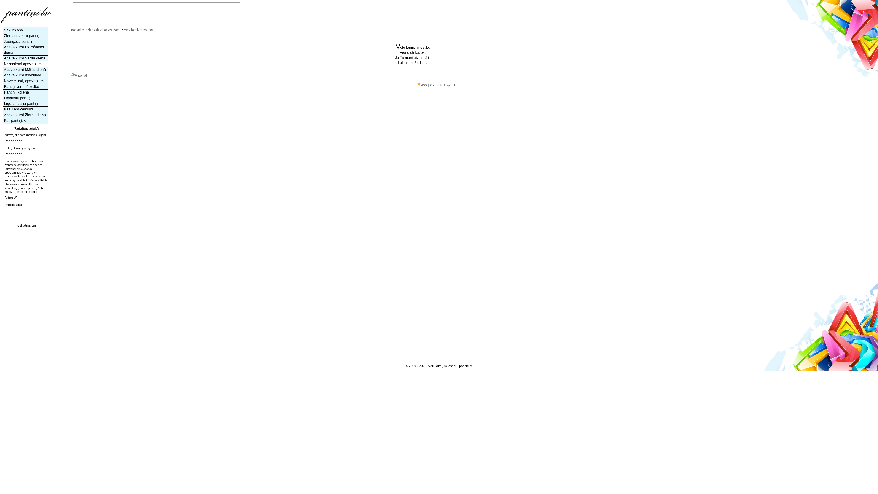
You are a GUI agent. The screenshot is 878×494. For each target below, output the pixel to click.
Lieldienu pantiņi (17, 98)
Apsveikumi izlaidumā (22, 75)
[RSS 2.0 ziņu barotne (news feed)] (418, 85)
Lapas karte (452, 85)
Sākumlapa (13, 30)
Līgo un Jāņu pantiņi (21, 103)
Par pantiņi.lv (15, 120)
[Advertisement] (26, 299)
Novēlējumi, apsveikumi (24, 81)
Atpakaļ (81, 75)
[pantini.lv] (26, 23)
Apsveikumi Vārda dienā (24, 58)
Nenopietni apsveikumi (104, 29)
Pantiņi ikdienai (17, 92)
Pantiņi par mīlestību (21, 86)
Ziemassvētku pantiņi (22, 36)
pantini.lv (77, 29)
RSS (424, 85)
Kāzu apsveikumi (18, 109)
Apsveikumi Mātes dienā (25, 69)
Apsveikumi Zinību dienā (25, 115)
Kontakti (436, 85)
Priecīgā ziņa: (13, 205)
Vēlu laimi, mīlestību (138, 29)
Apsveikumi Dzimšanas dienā (24, 50)
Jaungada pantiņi (18, 41)
